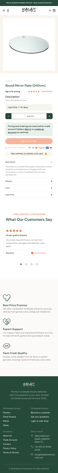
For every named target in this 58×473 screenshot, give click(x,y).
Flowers (6, 412)
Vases (6, 425)
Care (7, 188)
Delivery (8, 181)
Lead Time (9, 195)
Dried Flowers (9, 416)
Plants (6, 421)
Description (10, 162)
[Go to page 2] (26, 264)
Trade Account (10, 439)
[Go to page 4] (37, 264)
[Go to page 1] (21, 264)
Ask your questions (40, 416)
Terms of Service (11, 452)
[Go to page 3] (31, 264)
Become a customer (40, 412)
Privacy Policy (9, 448)
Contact (7, 444)
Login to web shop (39, 421)
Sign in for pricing (12, 91)
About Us (7, 435)
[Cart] (54, 10)
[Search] (50, 10)
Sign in (28, 129)
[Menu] (4, 10)
